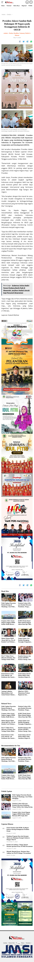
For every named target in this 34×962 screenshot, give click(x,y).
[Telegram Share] (27, 41)
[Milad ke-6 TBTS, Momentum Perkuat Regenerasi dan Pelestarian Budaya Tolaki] (25, 685)
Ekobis (11, 33)
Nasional (21, 33)
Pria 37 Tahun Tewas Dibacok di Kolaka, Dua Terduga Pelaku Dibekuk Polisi (8, 657)
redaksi (6, 33)
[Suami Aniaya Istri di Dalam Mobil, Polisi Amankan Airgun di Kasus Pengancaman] (25, 668)
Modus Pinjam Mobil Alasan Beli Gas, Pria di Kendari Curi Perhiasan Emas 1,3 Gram (8, 640)
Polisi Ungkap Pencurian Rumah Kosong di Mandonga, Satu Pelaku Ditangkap (8, 605)
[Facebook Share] (19, 41)
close (18, 943)
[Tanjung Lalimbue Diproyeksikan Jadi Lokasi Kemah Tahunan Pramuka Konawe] (8, 685)
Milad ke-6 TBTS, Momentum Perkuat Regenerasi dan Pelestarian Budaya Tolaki (24, 693)
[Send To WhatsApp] (31, 41)
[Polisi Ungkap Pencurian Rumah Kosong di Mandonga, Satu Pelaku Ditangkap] (8, 597)
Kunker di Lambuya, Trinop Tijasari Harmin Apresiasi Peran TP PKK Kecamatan (20, 845)
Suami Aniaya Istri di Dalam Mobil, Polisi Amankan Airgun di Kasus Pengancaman (24, 675)
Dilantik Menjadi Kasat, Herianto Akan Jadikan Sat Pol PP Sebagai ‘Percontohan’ (19, 852)
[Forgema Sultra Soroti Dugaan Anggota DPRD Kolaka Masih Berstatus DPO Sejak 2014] (8, 615)
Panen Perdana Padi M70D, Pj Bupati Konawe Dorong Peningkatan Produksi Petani (18, 829)
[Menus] (2, 2)
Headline (16, 33)
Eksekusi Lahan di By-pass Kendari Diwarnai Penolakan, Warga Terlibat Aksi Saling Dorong (24, 605)
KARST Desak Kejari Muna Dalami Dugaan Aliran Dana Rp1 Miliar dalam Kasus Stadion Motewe (25, 622)
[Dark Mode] (27, 2)
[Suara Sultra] (9, 2)
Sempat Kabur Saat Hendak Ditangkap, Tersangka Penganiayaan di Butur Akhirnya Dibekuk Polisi (25, 640)
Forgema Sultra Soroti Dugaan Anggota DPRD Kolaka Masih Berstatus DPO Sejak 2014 (8, 622)
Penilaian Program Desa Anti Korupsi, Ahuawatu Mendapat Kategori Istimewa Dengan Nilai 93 (18, 838)
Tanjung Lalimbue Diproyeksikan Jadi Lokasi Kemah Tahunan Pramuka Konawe (8, 693)
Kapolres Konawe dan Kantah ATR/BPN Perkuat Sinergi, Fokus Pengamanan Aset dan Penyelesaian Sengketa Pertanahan (24, 657)
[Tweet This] (23, 41)
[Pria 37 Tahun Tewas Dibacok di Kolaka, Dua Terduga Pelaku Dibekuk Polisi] (8, 650)
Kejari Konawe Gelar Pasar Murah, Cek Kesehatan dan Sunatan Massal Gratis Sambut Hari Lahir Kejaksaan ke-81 (8, 675)
